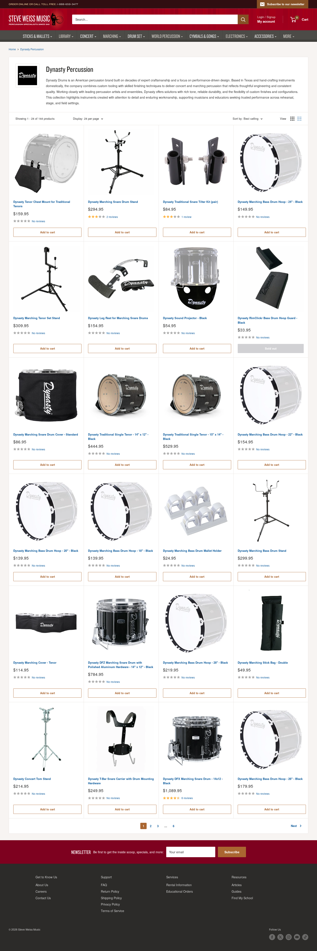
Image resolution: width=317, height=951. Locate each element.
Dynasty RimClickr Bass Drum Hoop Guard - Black (267, 320)
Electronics (235, 36)
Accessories (264, 36)
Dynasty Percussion (32, 49)
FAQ (104, 885)
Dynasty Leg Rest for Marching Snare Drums (118, 318)
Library (65, 36)
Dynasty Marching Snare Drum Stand (113, 202)
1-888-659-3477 (67, 4)
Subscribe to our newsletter (285, 4)
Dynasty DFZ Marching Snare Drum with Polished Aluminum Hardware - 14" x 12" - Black (120, 664)
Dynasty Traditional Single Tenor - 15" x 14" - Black (193, 436)
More (287, 36)
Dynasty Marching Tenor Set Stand (36, 318)
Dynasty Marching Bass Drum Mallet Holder (192, 551)
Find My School (242, 898)
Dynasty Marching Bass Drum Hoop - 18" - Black (120, 551)
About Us (42, 885)
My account (266, 21)
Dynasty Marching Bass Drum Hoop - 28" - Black (195, 662)
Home (12, 49)
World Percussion (166, 36)
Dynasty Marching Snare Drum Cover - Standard (45, 434)
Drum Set (135, 36)
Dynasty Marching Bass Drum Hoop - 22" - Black (270, 434)
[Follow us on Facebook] (272, 937)
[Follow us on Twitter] (280, 937)
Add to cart (47, 232)
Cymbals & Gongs (203, 36)
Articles (237, 885)
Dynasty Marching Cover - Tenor (34, 662)
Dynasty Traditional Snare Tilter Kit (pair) (190, 202)
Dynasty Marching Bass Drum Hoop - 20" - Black (45, 551)
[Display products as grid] (292, 119)
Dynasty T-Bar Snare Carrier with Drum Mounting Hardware (121, 781)
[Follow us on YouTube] (297, 937)
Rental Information (179, 885)
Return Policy (110, 891)
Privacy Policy (110, 904)
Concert (86, 36)
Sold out (270, 348)
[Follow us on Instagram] (289, 937)
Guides (236, 891)
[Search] (243, 19)
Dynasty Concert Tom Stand (32, 779)
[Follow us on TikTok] (305, 937)
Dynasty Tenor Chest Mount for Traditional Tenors (41, 204)
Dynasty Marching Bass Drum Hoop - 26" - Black (270, 779)
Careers (41, 891)
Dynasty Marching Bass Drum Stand (262, 551)
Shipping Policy (111, 898)
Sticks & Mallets (36, 36)
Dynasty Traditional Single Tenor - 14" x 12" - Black (118, 436)
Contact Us (43, 898)
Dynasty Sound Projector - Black (185, 318)
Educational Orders (179, 891)
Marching (110, 36)
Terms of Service (112, 911)
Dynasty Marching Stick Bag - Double (263, 662)
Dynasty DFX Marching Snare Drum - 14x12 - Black (193, 781)
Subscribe (231, 852)
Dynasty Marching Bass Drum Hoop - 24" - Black (270, 202)
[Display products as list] (300, 119)
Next (294, 826)
